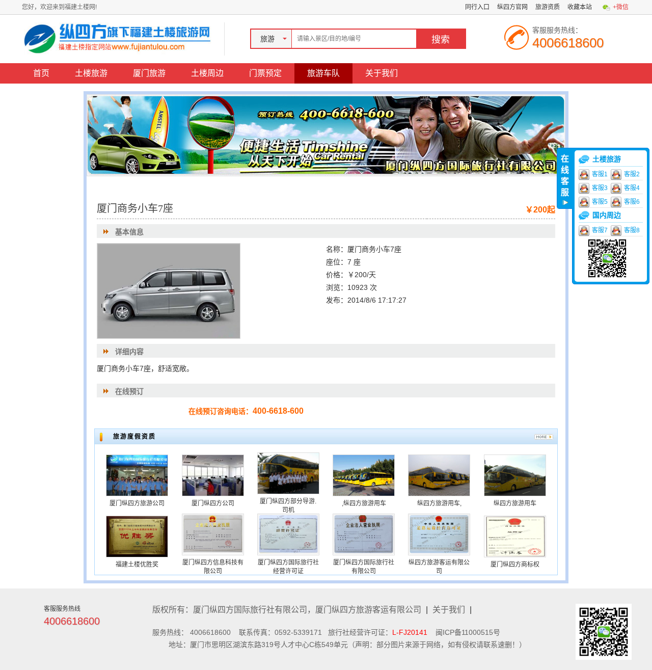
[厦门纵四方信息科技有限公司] (212, 534)
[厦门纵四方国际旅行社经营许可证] (288, 534)
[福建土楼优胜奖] (137, 536)
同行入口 (477, 7)
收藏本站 (579, 7)
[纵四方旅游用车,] (439, 474)
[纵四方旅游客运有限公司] (439, 534)
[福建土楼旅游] (119, 38)
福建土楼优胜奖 (137, 564)
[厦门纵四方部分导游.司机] (288, 472)
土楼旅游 (91, 73)
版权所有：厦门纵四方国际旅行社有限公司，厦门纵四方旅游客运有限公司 (286, 609)
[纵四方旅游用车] (515, 474)
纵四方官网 (512, 7)
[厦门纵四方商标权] (515, 536)
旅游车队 (323, 73)
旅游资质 (547, 7)
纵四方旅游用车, (439, 503)
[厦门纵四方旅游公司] (137, 474)
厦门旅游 (149, 73)
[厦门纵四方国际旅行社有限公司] (363, 534)
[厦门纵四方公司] (212, 474)
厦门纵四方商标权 (515, 564)
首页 (41, 73)
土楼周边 (207, 73)
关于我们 (381, 73)
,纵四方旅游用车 (364, 503)
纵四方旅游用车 (515, 503)
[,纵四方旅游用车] (363, 474)
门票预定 (265, 73)
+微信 (621, 7)
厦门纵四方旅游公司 (137, 503)
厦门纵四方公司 (213, 503)
